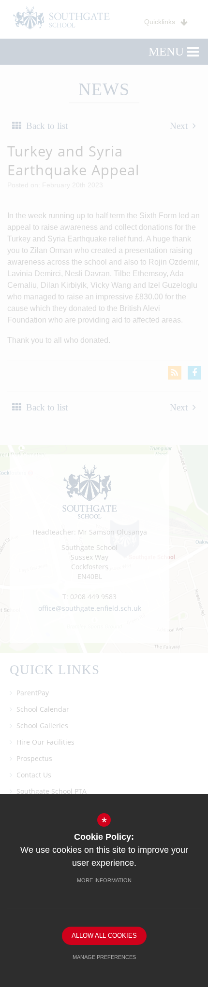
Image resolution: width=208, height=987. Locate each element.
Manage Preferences (104, 957)
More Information (104, 880)
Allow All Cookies (104, 935)
